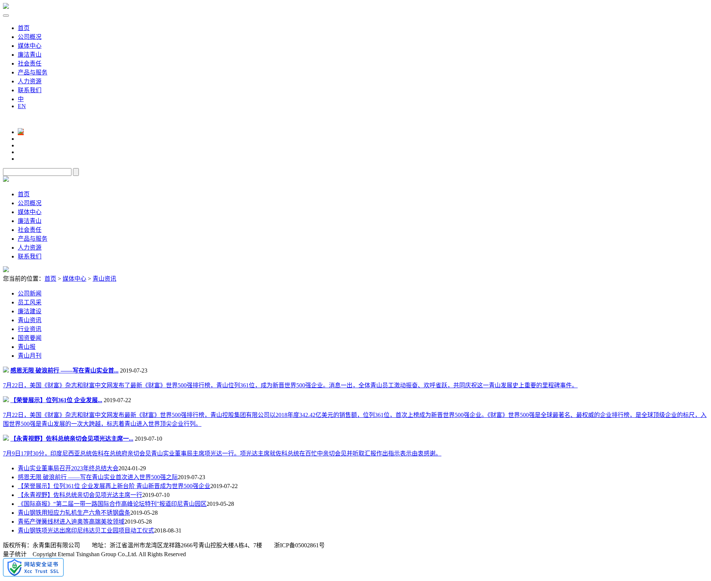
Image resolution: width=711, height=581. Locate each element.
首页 (24, 28)
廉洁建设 (29, 311)
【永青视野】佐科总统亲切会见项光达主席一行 (80, 495)
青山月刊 (29, 356)
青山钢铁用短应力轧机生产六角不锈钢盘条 (74, 513)
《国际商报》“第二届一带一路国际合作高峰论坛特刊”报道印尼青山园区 (112, 504)
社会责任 (29, 63)
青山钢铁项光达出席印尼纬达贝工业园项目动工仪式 (86, 530)
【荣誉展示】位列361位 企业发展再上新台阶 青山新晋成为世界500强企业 (114, 486)
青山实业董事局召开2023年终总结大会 (68, 468)
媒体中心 (29, 46)
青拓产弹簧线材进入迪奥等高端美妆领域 (71, 521)
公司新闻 (29, 293)
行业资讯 (29, 329)
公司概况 (29, 37)
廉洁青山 (29, 54)
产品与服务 (32, 72)
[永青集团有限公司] (6, 7)
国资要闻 (29, 338)
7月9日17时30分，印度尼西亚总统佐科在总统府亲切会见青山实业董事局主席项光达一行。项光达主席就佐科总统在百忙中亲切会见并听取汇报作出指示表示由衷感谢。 (222, 453)
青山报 (27, 347)
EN (22, 106)
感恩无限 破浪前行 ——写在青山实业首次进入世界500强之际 (98, 477)
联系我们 (29, 90)
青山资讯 (104, 279)
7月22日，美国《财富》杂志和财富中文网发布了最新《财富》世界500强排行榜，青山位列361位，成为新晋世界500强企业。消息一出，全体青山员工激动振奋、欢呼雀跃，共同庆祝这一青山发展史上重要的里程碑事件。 (290, 385)
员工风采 (29, 302)
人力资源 (29, 81)
